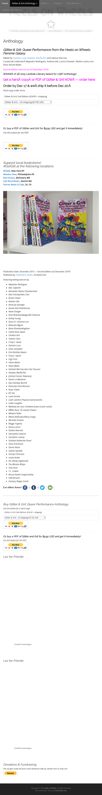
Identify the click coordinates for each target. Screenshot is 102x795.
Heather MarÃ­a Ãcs (36, 58)
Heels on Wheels (50, 788)
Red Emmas (9, 177)
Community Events (11, 9)
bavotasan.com (61, 790)
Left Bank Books (11, 181)
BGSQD (6, 170)
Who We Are (73, 3)
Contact (57, 3)
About (44, 3)
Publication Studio (24, 274)
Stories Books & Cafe (13, 184)
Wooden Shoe (10, 174)
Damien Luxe (19, 58)
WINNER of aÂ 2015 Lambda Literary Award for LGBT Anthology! (39, 74)
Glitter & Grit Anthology (24, 3)
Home (5, 3)
